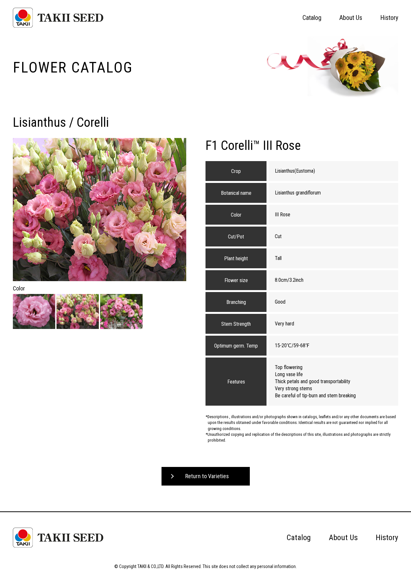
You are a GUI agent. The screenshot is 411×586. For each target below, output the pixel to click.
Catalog (311, 18)
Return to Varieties (207, 476)
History (389, 18)
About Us (350, 18)
